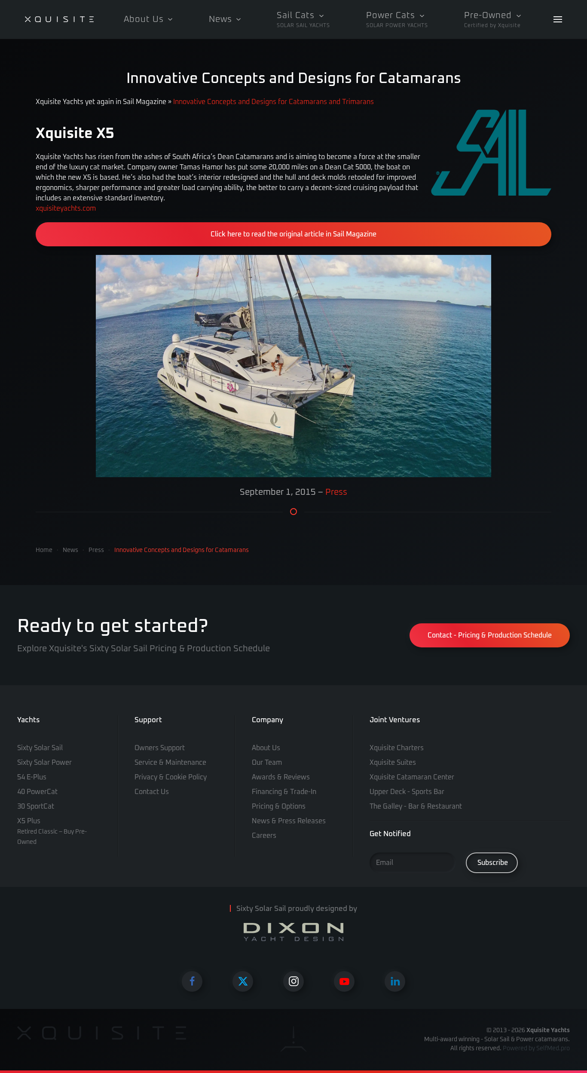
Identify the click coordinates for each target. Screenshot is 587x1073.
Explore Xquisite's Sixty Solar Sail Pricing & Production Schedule (143, 648)
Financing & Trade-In (284, 791)
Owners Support (160, 748)
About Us (266, 748)
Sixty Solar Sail (40, 748)
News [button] (220, 19)
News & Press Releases (289, 821)
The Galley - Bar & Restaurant (416, 806)
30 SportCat (35, 806)
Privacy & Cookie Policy (171, 777)
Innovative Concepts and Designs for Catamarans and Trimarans (273, 101)
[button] (303, 19)
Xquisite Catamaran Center (412, 777)
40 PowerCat (37, 791)
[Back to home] (59, 19)
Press (336, 492)
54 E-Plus (31, 777)
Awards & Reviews (281, 777)
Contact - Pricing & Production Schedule (490, 635)
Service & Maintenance (170, 762)
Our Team (267, 762)
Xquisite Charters (397, 748)
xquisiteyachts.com (66, 208)
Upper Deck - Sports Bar (407, 791)
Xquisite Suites (393, 762)
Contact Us (152, 791)
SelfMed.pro (553, 1048)
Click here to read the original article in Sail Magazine (293, 234)
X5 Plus (52, 831)
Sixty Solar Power (44, 762)
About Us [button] (144, 19)
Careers (264, 835)
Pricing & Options (279, 806)
